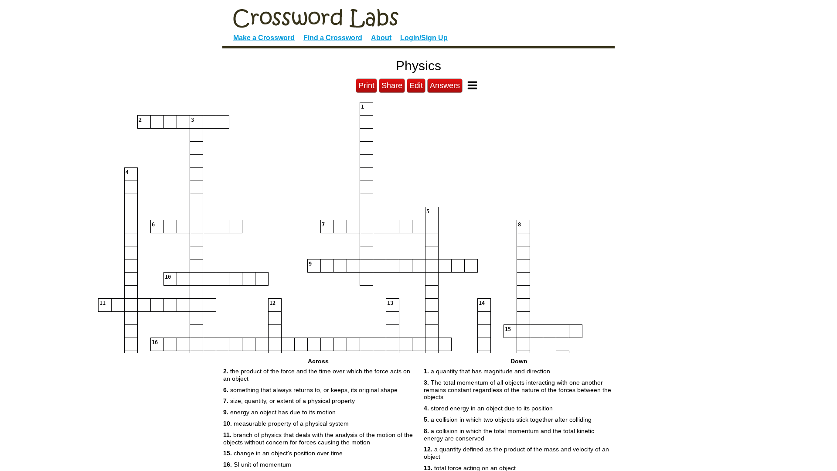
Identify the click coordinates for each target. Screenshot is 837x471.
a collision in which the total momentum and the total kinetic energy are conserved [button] (509, 434)
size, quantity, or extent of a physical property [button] (289, 400)
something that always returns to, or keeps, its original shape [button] (310, 389)
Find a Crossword (332, 37)
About (381, 37)
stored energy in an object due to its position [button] (488, 408)
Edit (416, 85)
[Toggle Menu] (472, 85)
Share (391, 85)
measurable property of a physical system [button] (286, 423)
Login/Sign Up (424, 37)
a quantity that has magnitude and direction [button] (487, 371)
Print (366, 85)
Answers (445, 85)
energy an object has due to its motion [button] (279, 412)
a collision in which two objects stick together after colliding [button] (508, 419)
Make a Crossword (264, 37)
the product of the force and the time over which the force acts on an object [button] (316, 375)
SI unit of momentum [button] (257, 464)
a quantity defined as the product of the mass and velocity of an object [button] (516, 453)
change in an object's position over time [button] (283, 453)
